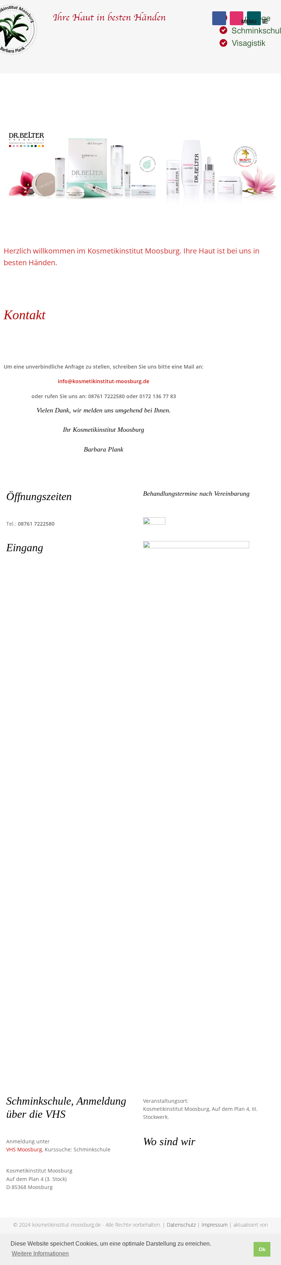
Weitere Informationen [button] (40, 1253)
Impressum (215, 1224)
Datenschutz (181, 1224)
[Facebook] (219, 18)
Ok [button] (262, 1249)
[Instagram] (237, 18)
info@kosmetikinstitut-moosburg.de (103, 381)
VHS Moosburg (24, 1149)
